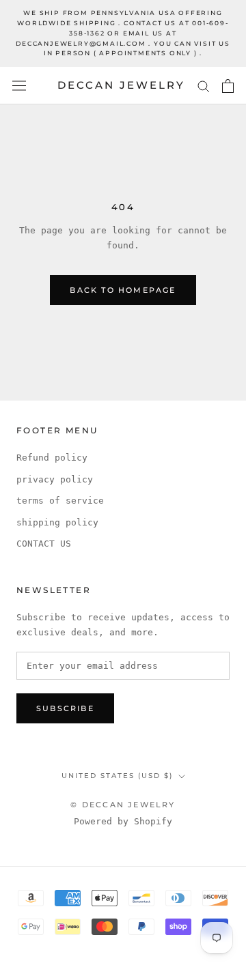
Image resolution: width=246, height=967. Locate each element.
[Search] (203, 85)
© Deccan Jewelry (122, 804)
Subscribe (65, 708)
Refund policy (51, 457)
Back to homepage (123, 290)
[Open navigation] (19, 86)
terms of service (60, 500)
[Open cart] (228, 86)
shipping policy (57, 522)
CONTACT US (43, 543)
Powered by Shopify (123, 821)
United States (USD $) (117, 775)
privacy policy (54, 479)
